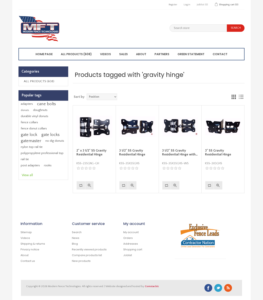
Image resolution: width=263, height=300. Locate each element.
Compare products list (87, 255)
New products (81, 261)
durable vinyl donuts (34, 116)
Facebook (208, 288)
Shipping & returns (33, 244)
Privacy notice (30, 249)
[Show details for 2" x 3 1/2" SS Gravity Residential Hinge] (94, 127)
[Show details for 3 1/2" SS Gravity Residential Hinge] (137, 127)
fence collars (29, 122)
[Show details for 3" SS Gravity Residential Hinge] (223, 127)
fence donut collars (34, 128)
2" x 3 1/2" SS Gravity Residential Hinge (91, 152)
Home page (44, 54)
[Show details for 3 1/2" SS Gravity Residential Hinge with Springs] (180, 127)
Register (173, 4)
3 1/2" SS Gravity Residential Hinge (132, 152)
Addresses (130, 244)
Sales (123, 54)
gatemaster (31, 141)
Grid (233, 97)
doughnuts (40, 110)
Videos (105, 54)
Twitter (218, 288)
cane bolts (46, 104)
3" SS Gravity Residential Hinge (218, 152)
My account (131, 232)
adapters (27, 104)
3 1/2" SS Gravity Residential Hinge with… (180, 152)
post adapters (30, 165)
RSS (228, 288)
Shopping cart (132, 249)
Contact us (28, 261)
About (141, 54)
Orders (128, 238)
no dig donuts (54, 141)
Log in (187, 4)
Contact (220, 54)
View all (27, 175)
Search (77, 232)
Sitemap (26, 232)
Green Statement (191, 54)
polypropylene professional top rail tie (42, 156)
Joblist (127, 255)
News (75, 238)
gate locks (50, 134)
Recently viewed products (89, 249)
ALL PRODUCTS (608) (76, 54)
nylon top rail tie (32, 147)
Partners (162, 54)
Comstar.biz (152, 286)
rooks (48, 165)
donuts (25, 110)
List (241, 97)
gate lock (29, 134)
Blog (75, 244)
